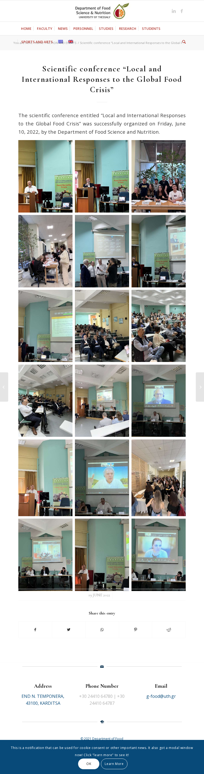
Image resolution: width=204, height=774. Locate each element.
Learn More (114, 763)
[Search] (183, 41)
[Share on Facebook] (35, 629)
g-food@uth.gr (161, 696)
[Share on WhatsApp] (102, 629)
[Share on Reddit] (168, 629)
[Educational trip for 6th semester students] (4, 387)
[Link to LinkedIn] (174, 11)
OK (88, 763)
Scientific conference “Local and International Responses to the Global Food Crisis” (102, 79)
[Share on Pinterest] (135, 629)
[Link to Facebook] (182, 11)
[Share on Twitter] (69, 629)
